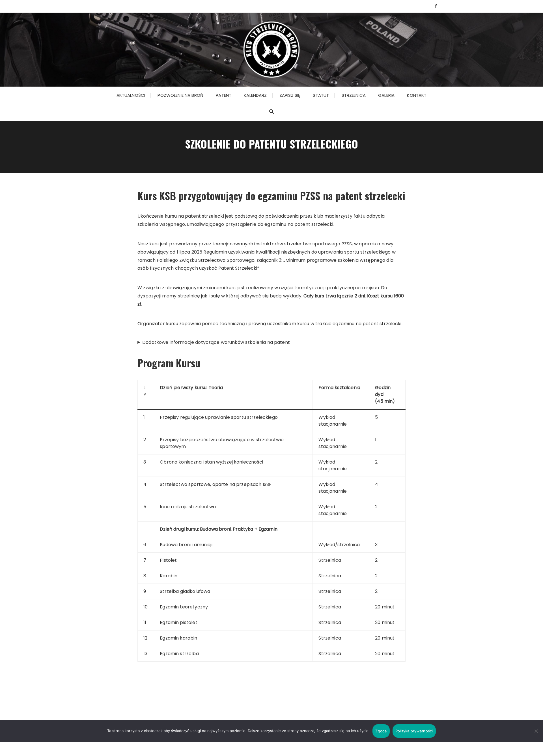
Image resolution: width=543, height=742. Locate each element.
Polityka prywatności (414, 731)
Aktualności (131, 95)
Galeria (386, 95)
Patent (223, 95)
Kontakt (416, 95)
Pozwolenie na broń (180, 95)
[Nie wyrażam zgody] (536, 731)
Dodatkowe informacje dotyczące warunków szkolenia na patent (216, 342)
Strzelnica (354, 95)
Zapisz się (290, 95)
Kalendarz (255, 95)
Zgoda (381, 731)
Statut (321, 95)
